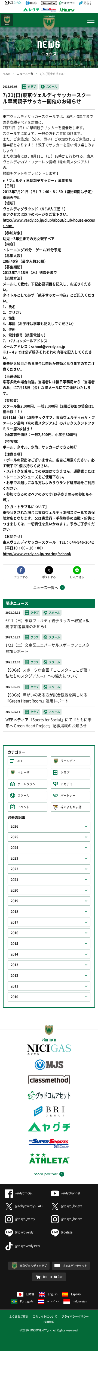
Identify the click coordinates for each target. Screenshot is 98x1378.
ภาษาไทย (53, 1301)
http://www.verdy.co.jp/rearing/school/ (37, 553)
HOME (6, 74)
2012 (14, 975)
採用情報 (49, 1322)
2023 (14, 858)
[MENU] (91, 20)
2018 (14, 911)
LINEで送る (77, 576)
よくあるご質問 (18, 1316)
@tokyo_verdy (25, 1219)
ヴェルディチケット (75, 1266)
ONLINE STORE (53, 1277)
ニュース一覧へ (45, 587)
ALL (20, 761)
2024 (14, 847)
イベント (23, 807)
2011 (14, 986)
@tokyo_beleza (71, 1206)
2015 (14, 943)
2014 (14, 954)
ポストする (49, 576)
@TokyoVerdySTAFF (29, 1206)
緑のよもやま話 (70, 807)
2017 (14, 922)
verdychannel (70, 1193)
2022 (14, 868)
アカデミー (67, 784)
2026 (14, 826)
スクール (51, 86)
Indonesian (80, 1301)
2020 (14, 890)
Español (76, 1294)
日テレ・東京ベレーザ (7, 20)
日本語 (30, 1294)
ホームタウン (26, 784)
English (52, 1294)
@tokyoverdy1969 (27, 1246)
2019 (14, 900)
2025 (14, 837)
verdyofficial (23, 1193)
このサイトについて (45, 1316)
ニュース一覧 (25, 74)
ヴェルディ (67, 761)
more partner (45, 1174)
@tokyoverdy (24, 1232)
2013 (14, 964)
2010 (14, 996)
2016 (14, 932)
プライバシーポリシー (75, 1316)
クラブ (32, 86)
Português (26, 1301)
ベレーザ (23, 772)
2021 (14, 879)
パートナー (67, 795)
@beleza (66, 1232)
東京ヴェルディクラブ (33, 1266)
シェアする (21, 576)
